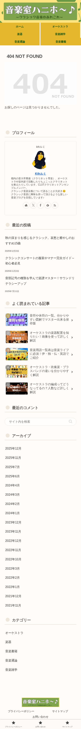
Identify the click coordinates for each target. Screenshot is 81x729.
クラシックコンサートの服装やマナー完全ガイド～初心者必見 (40, 260)
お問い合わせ (40, 716)
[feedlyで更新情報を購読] (47, 205)
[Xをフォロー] (33, 205)
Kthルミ (40, 173)
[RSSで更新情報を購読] (55, 205)
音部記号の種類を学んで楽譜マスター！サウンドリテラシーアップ (40, 280)
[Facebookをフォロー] (40, 205)
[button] (70, 421)
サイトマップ (60, 711)
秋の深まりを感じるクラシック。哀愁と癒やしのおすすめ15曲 (40, 240)
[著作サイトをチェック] (26, 205)
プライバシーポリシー (21, 711)
